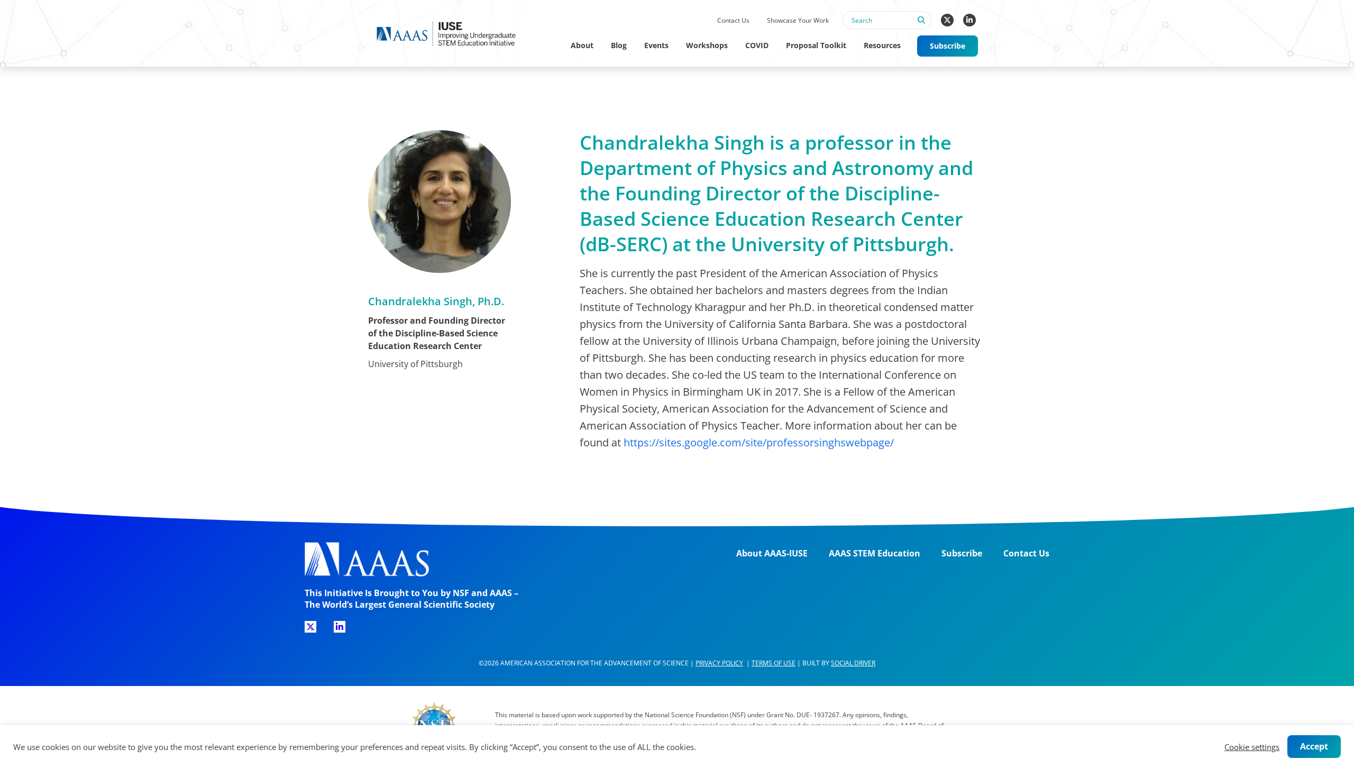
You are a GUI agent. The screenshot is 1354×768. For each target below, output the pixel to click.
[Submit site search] (921, 26)
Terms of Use (773, 663)
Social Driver (853, 663)
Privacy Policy (719, 663)
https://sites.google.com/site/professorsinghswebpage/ (759, 442)
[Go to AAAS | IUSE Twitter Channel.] (947, 20)
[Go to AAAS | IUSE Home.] (456, 34)
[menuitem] (733, 20)
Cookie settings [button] (1251, 747)
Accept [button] (1314, 746)
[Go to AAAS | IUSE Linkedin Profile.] (969, 20)
